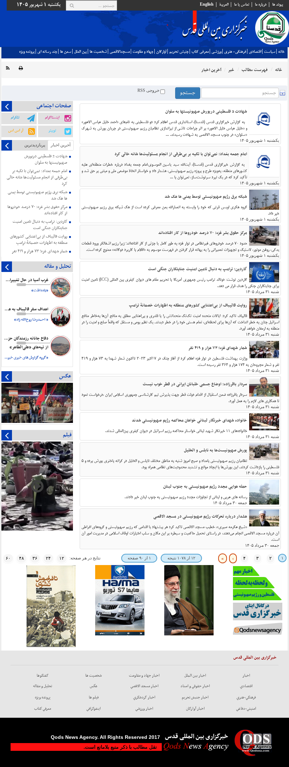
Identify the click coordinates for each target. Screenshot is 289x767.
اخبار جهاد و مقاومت (144, 675)
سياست (269, 52)
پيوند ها (277, 4)
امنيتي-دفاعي (246, 708)
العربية (223, 4)
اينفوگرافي (93, 708)
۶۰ (8, 558)
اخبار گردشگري (144, 697)
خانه (281, 52)
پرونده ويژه (27, 52)
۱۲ (61, 558)
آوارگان (161, 52)
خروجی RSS (148, 90)
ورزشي (216, 52)
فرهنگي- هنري (235, 52)
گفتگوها (43, 675)
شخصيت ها (98, 52)
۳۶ (34, 558)
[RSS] (7, 68)
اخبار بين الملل (195, 675)
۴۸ (21, 558)
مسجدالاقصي (120, 52)
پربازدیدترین (34, 144)
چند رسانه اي (47, 52)
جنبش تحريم (179, 52)
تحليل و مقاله (42, 686)
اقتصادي (255, 52)
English (207, 4)
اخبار (246, 675)
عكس (94, 686)
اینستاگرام (52, 117)
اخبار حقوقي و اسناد (195, 686)
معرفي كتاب (200, 52)
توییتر (52, 130)
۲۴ (48, 558)
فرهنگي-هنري (246, 697)
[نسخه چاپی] (20, 68)
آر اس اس (15, 130)
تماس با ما (241, 4)
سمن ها (65, 52)
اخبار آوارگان (195, 708)
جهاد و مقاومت (143, 52)
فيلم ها (94, 697)
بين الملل (80, 52)
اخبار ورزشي (144, 708)
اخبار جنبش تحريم (195, 697)
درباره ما (260, 4)
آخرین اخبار (60, 144)
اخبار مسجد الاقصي (144, 686)
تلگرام (15, 117)
